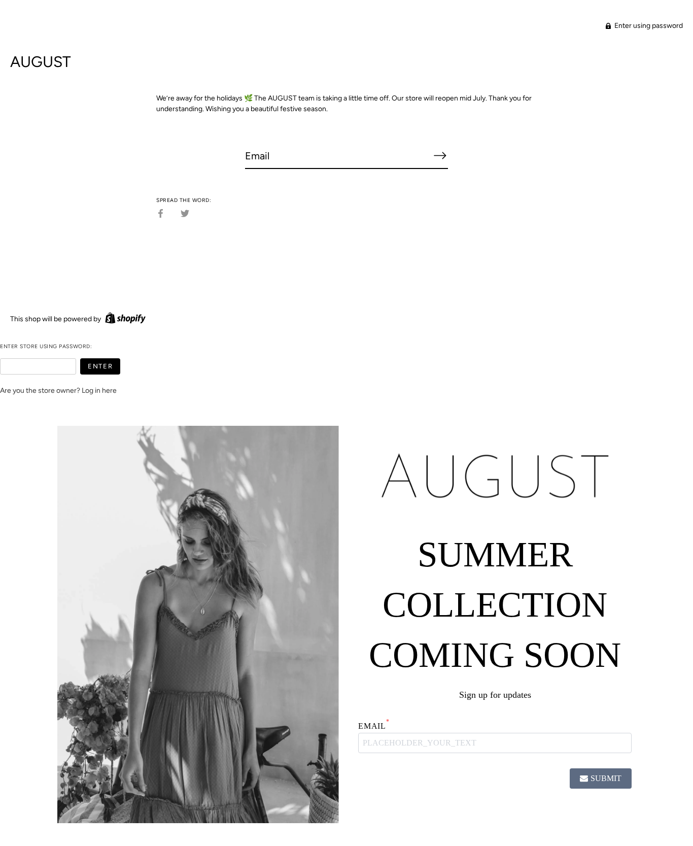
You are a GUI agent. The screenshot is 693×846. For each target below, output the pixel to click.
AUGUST (40, 61)
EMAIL (374, 725)
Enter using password (648, 25)
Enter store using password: (46, 347)
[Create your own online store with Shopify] (124, 319)
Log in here (99, 390)
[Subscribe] (440, 155)
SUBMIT (606, 778)
